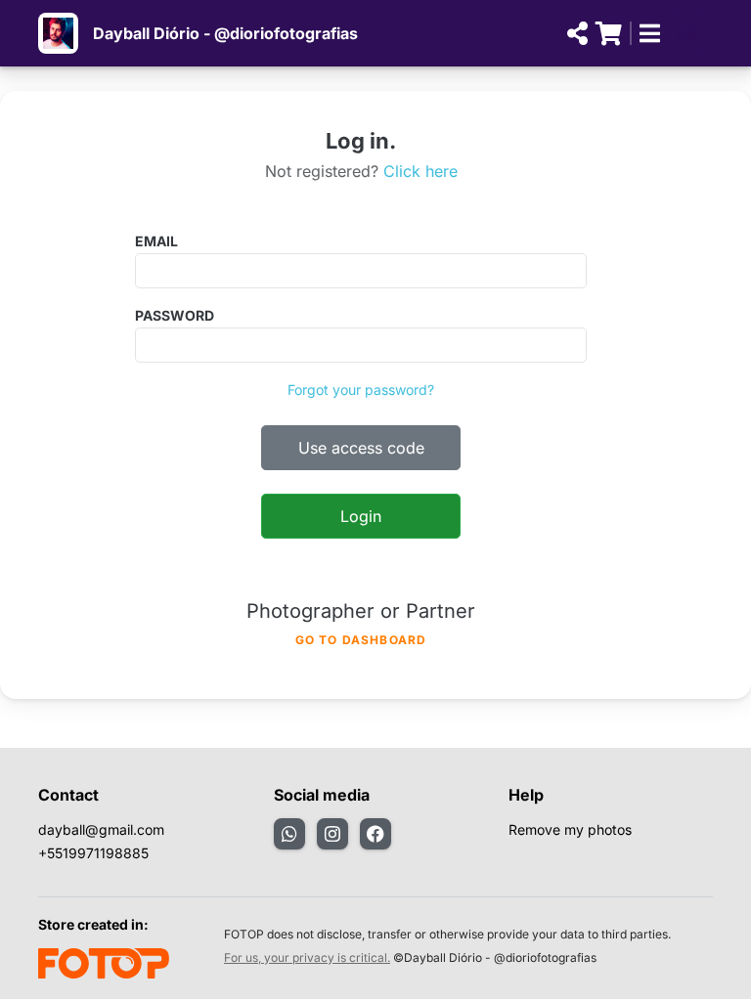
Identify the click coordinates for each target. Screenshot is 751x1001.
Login (360, 516)
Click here (420, 171)
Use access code (361, 447)
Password (174, 315)
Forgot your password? (360, 389)
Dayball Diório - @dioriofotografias (225, 33)
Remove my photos (570, 829)
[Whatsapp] (289, 833)
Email (156, 241)
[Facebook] (375, 833)
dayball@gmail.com (101, 829)
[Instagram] (332, 833)
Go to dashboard (361, 639)
